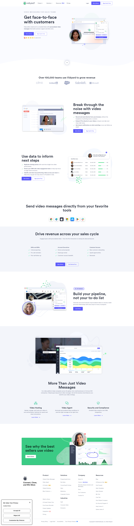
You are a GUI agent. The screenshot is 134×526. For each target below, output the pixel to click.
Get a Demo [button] (96, 3)
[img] (32, 38)
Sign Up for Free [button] (107, 3)
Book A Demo (30, 456)
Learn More (34, 417)
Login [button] (87, 3)
